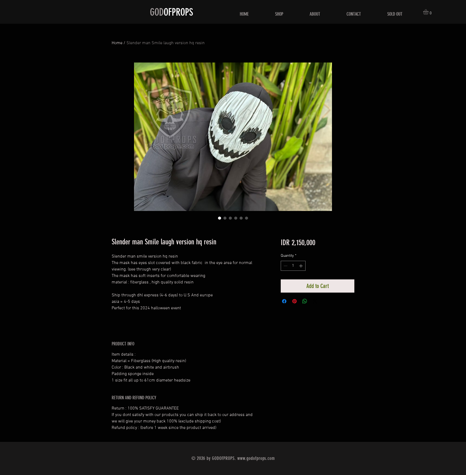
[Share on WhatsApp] (304, 301)
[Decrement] (285, 266)
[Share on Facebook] (284, 301)
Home (117, 43)
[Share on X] (315, 301)
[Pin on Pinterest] (294, 301)
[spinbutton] (293, 266)
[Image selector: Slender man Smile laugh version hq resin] (219, 218)
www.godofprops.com (256, 458)
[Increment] (301, 266)
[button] (429, 12)
